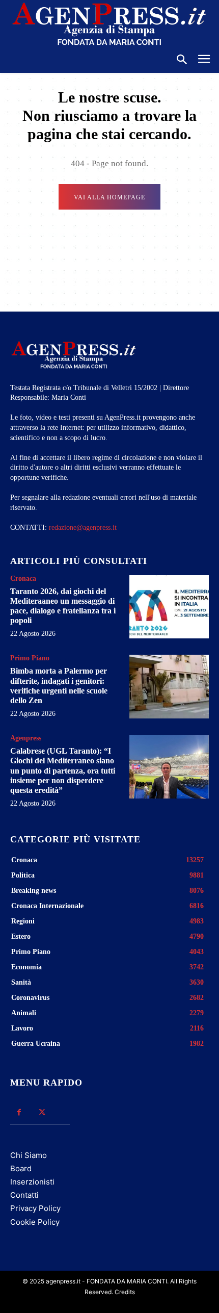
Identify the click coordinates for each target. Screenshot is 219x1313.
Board (21, 1168)
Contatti (24, 1195)
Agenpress (25, 738)
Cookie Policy (35, 1222)
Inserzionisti (32, 1182)
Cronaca (23, 578)
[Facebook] (19, 1112)
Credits (125, 1292)
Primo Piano (29, 658)
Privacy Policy (35, 1208)
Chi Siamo (28, 1155)
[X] (42, 1112)
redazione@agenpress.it (83, 527)
